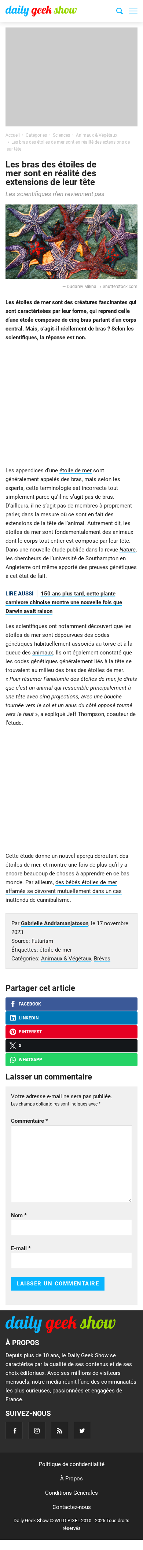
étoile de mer (75, 470)
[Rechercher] (119, 12)
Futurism (42, 941)
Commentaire (29, 1121)
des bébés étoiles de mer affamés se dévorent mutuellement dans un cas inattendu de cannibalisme (64, 891)
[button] (133, 11)
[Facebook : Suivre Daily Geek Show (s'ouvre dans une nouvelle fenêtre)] (14, 1430)
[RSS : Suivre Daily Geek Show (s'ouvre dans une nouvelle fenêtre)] (59, 1430)
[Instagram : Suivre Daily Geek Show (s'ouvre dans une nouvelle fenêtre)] (36, 1430)
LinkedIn (28, 1018)
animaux (42, 652)
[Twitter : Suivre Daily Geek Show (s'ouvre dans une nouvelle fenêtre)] (82, 1430)
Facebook (30, 1004)
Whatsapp (30, 1059)
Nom (19, 1215)
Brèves (102, 958)
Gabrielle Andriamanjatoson (54, 923)
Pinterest (30, 1031)
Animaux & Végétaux (66, 958)
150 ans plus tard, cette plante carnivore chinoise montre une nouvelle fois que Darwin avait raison (64, 602)
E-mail (21, 1248)
